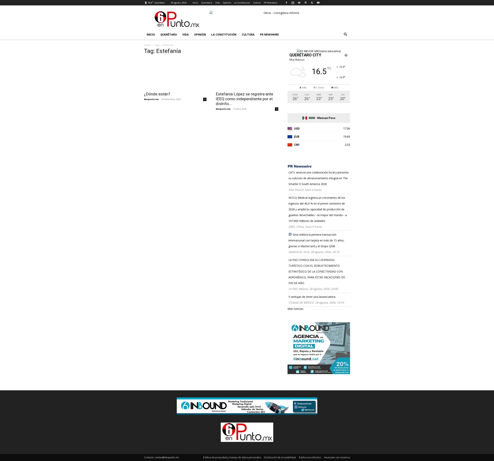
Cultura (257, 2)
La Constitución (242, 2)
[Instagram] (293, 2)
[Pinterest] (305, 2)
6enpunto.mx (151, 99)
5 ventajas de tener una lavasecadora (311, 297)
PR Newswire (270, 2)
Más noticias (295, 309)
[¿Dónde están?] (175, 73)
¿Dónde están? (157, 94)
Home (147, 45)
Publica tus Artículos (310, 457)
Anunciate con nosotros (337, 457)
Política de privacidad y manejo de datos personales (232, 457)
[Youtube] (318, 2)
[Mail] (299, 2)
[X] (312, 2)
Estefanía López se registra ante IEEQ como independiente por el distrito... (244, 99)
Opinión (227, 2)
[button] (345, 35)
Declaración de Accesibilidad (280, 457)
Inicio (195, 2)
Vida (217, 2)
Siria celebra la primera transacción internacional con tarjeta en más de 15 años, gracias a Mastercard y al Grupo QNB (316, 240)
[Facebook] (286, 2)
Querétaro (206, 2)
